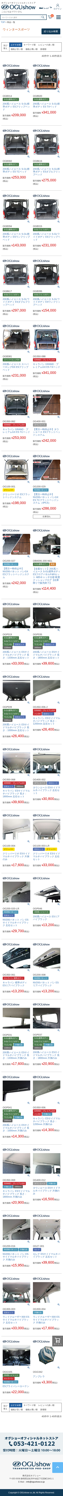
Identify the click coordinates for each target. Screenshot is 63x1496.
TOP (3, 22)
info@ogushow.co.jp (35, 1482)
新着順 (43, 49)
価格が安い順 (17, 49)
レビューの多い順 (46, 45)
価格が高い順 (32, 49)
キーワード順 (30, 45)
